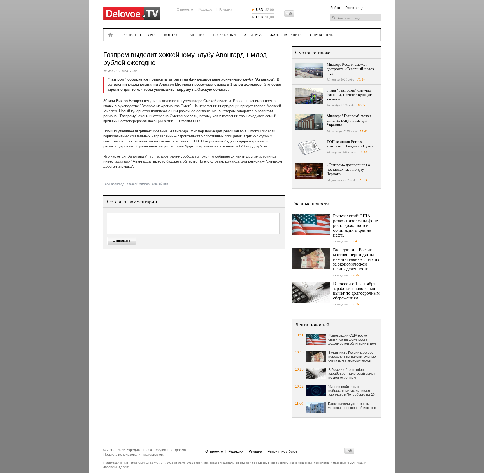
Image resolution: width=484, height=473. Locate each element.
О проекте (185, 9)
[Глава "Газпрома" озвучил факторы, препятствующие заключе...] (309, 96)
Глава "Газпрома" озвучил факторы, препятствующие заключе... (349, 94)
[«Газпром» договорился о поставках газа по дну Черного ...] (309, 171)
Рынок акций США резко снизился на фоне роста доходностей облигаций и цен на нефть (355, 225)
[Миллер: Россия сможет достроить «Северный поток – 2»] (309, 70)
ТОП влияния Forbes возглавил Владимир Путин (350, 144)
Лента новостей (312, 324)
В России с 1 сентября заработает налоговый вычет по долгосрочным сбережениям (356, 290)
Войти (335, 8)
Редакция (205, 9)
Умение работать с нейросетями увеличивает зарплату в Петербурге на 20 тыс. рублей (351, 391)
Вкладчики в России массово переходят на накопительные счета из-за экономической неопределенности (356, 259)
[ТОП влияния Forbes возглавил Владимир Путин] (309, 148)
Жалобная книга (286, 34)
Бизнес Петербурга (138, 34)
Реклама (225, 9)
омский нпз (160, 184)
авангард (117, 184)
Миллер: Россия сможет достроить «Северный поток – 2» (350, 69)
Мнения (197, 34)
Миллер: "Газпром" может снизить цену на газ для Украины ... (349, 120)
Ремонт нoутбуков (282, 451)
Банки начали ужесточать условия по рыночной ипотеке (352, 406)
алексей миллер (138, 184)
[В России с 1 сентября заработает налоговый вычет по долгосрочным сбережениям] (311, 292)
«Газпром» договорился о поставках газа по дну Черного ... (348, 169)
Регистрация (355, 8)
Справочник (321, 34)
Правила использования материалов (133, 454)
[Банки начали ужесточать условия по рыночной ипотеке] (316, 407)
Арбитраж (253, 34)
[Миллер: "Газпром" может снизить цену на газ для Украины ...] (309, 122)
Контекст (173, 34)
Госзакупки (224, 34)
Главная (110, 35)
